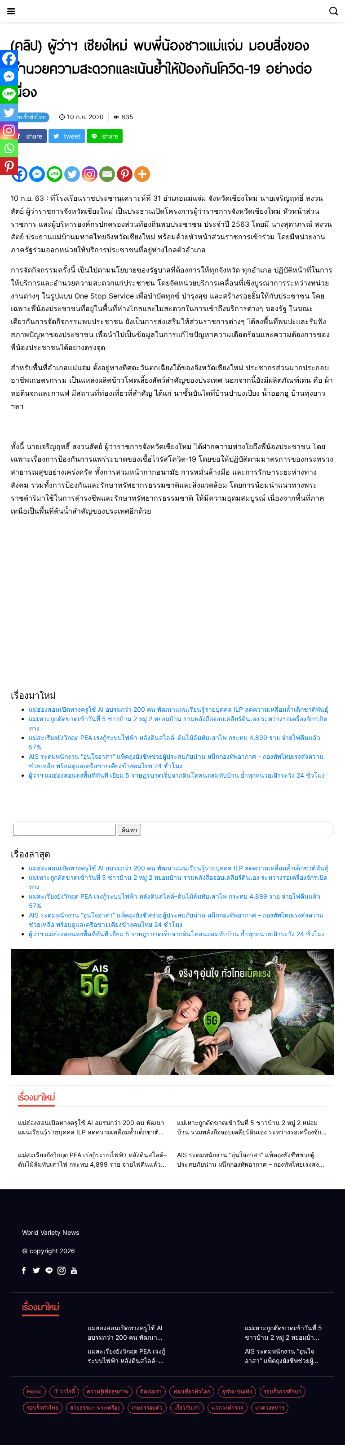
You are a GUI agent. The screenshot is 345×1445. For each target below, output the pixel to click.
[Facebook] (9, 59)
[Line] (54, 174)
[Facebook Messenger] (37, 174)
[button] (83, 596)
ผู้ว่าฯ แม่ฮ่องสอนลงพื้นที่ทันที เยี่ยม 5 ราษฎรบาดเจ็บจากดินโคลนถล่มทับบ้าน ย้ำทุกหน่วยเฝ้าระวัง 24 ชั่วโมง (177, 775)
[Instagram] (89, 174)
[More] (142, 174)
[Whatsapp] (9, 148)
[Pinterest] (125, 174)
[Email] (107, 174)
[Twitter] (72, 174)
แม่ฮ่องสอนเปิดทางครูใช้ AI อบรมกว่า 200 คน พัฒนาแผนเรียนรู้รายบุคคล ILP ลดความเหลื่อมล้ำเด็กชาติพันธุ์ (178, 709)
